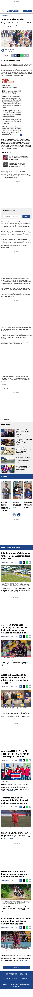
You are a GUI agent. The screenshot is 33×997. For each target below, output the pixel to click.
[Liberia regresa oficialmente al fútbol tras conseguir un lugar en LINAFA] (16, 573)
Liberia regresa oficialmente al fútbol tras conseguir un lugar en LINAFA (16, 556)
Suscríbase (24, 978)
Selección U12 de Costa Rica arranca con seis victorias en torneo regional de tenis (15, 754)
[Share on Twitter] (18, 55)
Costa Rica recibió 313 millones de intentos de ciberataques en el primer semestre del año (19, 157)
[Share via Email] (24, 55)
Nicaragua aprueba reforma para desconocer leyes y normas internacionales (23, 467)
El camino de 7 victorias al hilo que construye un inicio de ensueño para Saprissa (16, 921)
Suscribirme (26, 216)
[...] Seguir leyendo (13, 591)
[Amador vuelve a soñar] (16, 38)
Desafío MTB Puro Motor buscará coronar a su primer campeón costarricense (15, 874)
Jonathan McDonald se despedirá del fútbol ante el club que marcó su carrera (14, 800)
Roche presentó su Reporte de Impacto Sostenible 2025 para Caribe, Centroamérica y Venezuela (6, 505)
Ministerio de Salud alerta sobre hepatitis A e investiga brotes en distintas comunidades (23, 450)
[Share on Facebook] (15, 55)
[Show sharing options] (21, 135)
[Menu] (3, 11)
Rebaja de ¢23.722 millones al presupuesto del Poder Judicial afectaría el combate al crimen (17, 164)
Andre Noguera (6, 562)
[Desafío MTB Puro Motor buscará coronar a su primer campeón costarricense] (16, 892)
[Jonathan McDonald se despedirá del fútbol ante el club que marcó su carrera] (16, 818)
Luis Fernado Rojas (12, 49)
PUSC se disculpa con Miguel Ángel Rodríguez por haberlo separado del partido (24, 441)
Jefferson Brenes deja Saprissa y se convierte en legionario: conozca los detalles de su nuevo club (14, 629)
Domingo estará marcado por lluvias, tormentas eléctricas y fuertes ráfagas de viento (24, 459)
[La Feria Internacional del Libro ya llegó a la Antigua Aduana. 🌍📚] (18, 490)
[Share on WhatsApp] (21, 55)
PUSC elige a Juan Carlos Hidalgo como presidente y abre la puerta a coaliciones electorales (23, 432)
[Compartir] (27, 55)
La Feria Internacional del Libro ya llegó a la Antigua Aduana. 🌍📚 (17, 504)
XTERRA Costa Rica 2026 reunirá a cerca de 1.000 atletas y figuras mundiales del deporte (14, 679)
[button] (27, 11)
